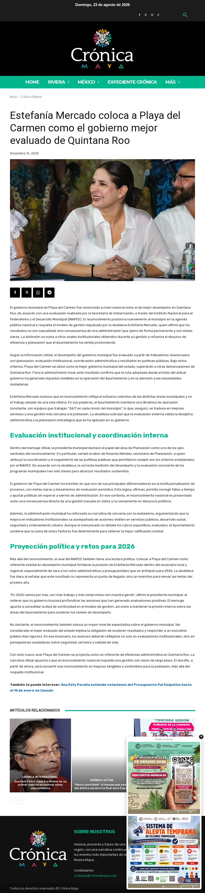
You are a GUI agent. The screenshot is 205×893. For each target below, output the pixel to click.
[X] (27, 293)
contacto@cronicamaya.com (95, 875)
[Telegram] (49, 293)
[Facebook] (15, 293)
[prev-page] (13, 800)
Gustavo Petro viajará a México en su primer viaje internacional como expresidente (40, 785)
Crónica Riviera (31, 97)
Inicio (13, 97)
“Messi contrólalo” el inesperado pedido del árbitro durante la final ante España (102, 786)
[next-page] (21, 800)
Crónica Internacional (40, 777)
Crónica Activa (102, 780)
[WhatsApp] (38, 293)
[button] (185, 15)
